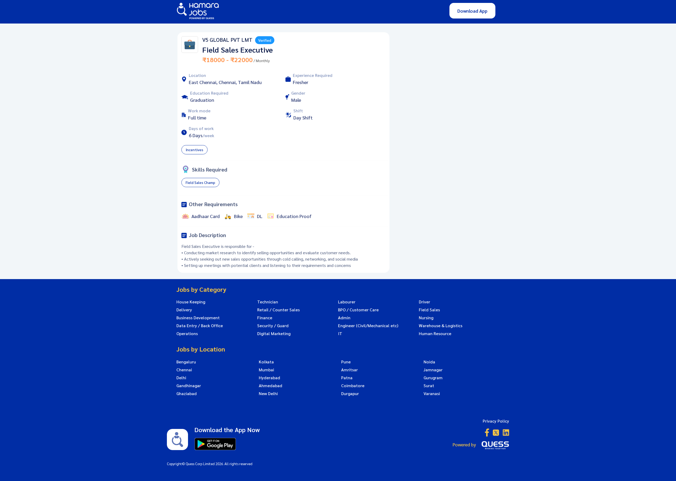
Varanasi (432, 393)
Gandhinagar (188, 385)
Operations (187, 333)
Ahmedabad (270, 385)
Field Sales (429, 309)
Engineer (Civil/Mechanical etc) (368, 325)
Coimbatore (352, 385)
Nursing (426, 317)
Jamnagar (433, 369)
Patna (347, 377)
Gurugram (433, 377)
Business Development (198, 317)
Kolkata (266, 361)
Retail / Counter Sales (278, 309)
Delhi (181, 377)
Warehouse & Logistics (440, 325)
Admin (344, 317)
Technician (267, 301)
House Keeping (190, 301)
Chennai (184, 369)
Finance (264, 317)
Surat (429, 385)
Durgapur (350, 393)
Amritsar (349, 369)
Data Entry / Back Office (199, 325)
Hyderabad (269, 377)
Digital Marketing (273, 333)
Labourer (346, 301)
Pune (346, 361)
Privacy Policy (496, 421)
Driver (424, 301)
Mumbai (266, 369)
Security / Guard (273, 325)
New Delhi (268, 393)
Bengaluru (186, 361)
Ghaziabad (186, 393)
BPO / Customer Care (358, 309)
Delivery (184, 309)
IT (340, 333)
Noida (429, 361)
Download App (472, 11)
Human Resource (435, 333)
